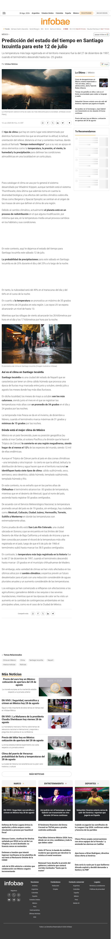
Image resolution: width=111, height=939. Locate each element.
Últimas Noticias (34, 913)
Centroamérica (35, 910)
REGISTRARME (86, 13)
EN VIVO (69, 29)
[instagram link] (18, 895)
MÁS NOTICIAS (36, 774)
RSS (34, 917)
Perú (34, 906)
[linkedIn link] (18, 899)
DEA (33, 29)
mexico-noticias (9, 665)
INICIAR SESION (102, 13)
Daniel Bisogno (26, 29)
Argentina (35, 13)
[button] (4, 13)
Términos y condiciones (97, 886)
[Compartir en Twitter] (53, 123)
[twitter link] (14, 895)
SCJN (38, 29)
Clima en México (9, 660)
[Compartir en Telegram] (63, 123)
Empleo (55, 889)
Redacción (55, 886)
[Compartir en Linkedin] (58, 123)
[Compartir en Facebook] (48, 123)
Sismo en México (46, 29)
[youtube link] (9, 899)
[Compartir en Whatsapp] (43, 123)
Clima (22, 660)
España (68, 13)
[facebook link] (9, 895)
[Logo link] (55, 21)
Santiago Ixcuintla (36, 660)
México (76, 13)
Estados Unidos (48, 13)
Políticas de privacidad (97, 889)
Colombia (59, 13)
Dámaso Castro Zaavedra (10, 29)
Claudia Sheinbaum (89, 29)
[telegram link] (14, 899)
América (35, 886)
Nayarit (50, 660)
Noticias (23, 665)
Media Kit (76, 903)
